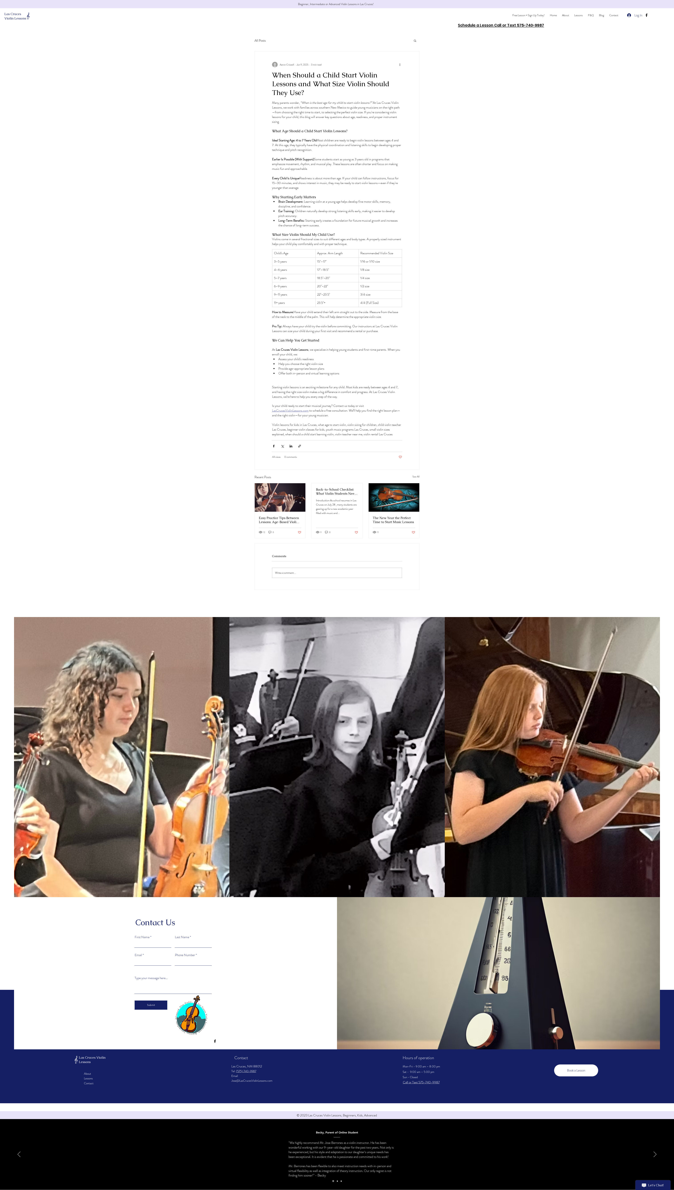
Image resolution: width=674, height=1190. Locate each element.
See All (415, 476)
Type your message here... (151, 978)
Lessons (88, 1078)
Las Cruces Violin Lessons (15, 16)
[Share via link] (299, 446)
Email (138, 955)
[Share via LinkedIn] (291, 446)
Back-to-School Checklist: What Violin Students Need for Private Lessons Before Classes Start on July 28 (336, 491)
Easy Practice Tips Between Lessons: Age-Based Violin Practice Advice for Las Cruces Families (279, 520)
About (87, 1073)
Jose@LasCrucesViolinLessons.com (251, 1080)
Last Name (182, 937)
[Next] (655, 1155)
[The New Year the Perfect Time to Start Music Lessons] (394, 497)
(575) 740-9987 (246, 1071)
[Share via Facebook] (273, 446)
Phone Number (185, 955)
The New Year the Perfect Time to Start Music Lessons (393, 520)
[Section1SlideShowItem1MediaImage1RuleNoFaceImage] (332, 1181)
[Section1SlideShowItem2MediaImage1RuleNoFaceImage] (336, 1181)
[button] (415, 40)
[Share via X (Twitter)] (282, 446)
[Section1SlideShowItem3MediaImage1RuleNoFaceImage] (341, 1181)
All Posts (260, 40)
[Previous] (19, 1155)
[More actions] (400, 65)
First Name (142, 937)
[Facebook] (646, 15)
